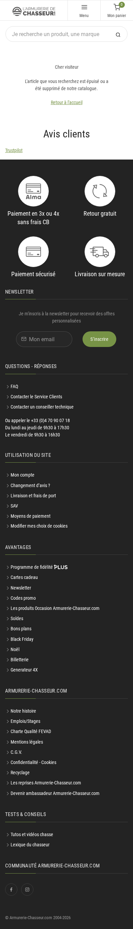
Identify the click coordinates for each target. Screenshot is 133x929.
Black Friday (22, 639)
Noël (15, 649)
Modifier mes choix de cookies (39, 526)
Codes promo (23, 598)
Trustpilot (14, 150)
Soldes (17, 618)
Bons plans (21, 628)
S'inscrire (99, 339)
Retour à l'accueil (67, 102)
